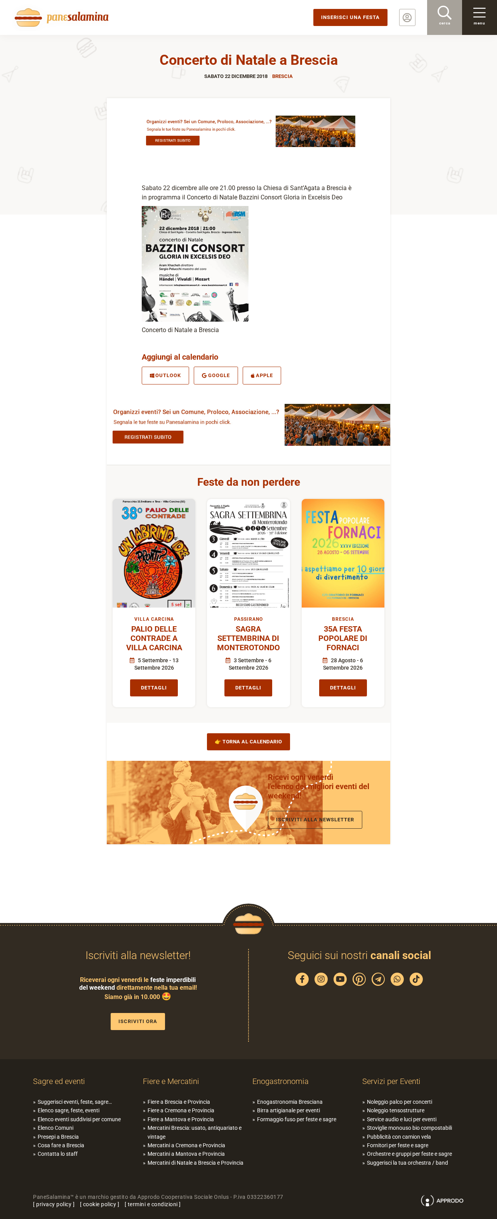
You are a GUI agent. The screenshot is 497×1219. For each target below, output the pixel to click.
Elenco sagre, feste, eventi (68, 1110)
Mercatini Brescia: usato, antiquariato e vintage (195, 1132)
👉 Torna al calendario (248, 742)
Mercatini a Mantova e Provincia (186, 1154)
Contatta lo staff (58, 1154)
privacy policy (53, 1204)
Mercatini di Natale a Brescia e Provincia (195, 1163)
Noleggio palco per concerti (399, 1102)
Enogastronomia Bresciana (290, 1102)
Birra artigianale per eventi (288, 1110)
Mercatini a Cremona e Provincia (186, 1145)
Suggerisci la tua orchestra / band (407, 1163)
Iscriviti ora (137, 1021)
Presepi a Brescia (58, 1137)
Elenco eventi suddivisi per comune (79, 1119)
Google (219, 375)
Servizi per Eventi (391, 1081)
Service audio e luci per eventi (401, 1119)
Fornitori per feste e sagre (397, 1145)
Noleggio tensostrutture (395, 1110)
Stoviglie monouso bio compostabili (409, 1128)
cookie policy (99, 1204)
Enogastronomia (280, 1081)
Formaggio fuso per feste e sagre (296, 1119)
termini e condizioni (153, 1204)
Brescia (282, 76)
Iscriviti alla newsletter (315, 819)
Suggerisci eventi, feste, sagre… (75, 1102)
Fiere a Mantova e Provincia (181, 1119)
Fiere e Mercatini (171, 1081)
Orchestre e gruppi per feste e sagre (409, 1154)
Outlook (168, 375)
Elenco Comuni (55, 1128)
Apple (264, 375)
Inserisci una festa (350, 17)
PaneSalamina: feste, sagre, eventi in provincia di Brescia (60, 17)
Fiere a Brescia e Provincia (179, 1102)
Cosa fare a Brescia (61, 1145)
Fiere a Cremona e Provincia (181, 1110)
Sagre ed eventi (59, 1081)
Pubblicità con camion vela (399, 1137)
